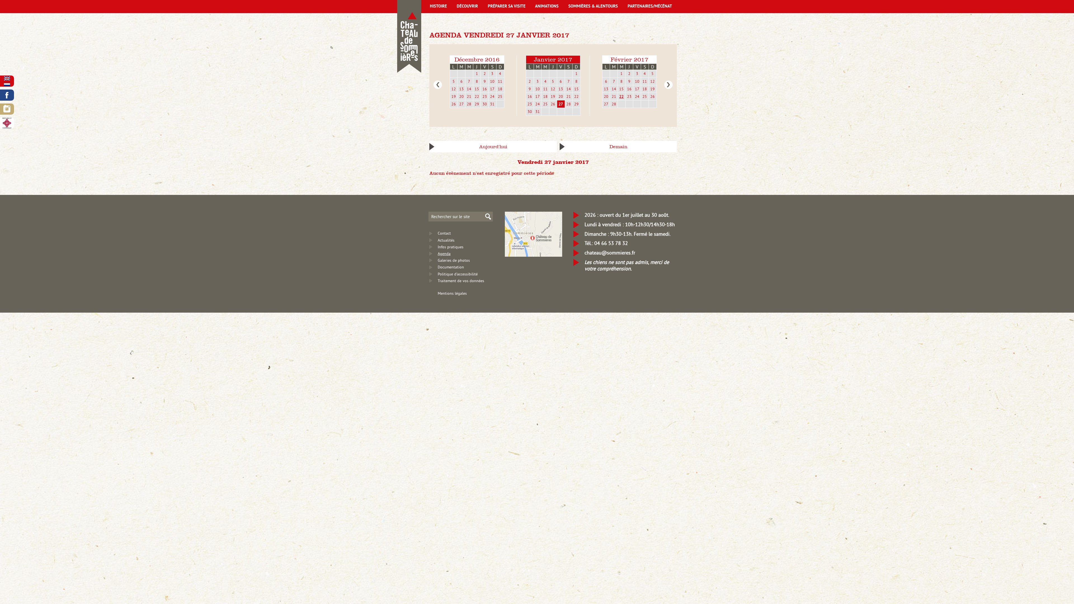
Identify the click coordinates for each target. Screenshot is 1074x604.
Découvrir (467, 6)
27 (461, 104)
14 (469, 88)
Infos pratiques (450, 246)
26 (453, 104)
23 (484, 96)
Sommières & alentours (593, 6)
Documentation (451, 267)
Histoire (438, 6)
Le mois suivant (668, 85)
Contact (444, 233)
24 (492, 96)
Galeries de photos (454, 260)
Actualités (446, 240)
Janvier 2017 (553, 59)
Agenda (444, 253)
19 (453, 96)
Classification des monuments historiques (7, 123)
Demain (618, 146)
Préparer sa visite (507, 6)
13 (461, 88)
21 (469, 96)
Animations (547, 6)
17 (492, 88)
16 (484, 88)
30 (484, 104)
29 (477, 104)
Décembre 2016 (477, 59)
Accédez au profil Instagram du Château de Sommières (7, 109)
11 (500, 81)
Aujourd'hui (493, 146)
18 (500, 88)
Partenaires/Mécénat (650, 6)
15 (477, 88)
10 (492, 81)
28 (469, 104)
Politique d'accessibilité (458, 274)
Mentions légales (452, 293)
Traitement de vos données (461, 280)
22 (477, 96)
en (7, 78)
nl (7, 84)
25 (500, 96)
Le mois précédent (438, 85)
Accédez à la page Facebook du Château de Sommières (7, 95)
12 (453, 88)
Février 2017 (629, 59)
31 (492, 104)
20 (461, 96)
